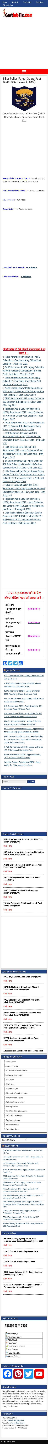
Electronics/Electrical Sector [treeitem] (16, 1093)
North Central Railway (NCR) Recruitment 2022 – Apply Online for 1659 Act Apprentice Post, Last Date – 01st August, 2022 (23, 391)
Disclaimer (40, 2)
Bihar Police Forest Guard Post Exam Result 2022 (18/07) (22, 80)
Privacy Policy (8, 5)
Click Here (26, 277)
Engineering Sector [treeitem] (13, 1120)
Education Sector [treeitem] (12, 1125)
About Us (15, 2)
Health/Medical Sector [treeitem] (14, 1098)
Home (5, 2)
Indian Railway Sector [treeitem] (14, 1075)
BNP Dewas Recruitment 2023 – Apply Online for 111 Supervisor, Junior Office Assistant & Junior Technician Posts (23, 739)
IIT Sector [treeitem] (10, 1080)
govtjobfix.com (13, 670)
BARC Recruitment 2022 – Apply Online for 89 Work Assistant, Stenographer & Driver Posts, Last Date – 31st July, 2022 (23, 370)
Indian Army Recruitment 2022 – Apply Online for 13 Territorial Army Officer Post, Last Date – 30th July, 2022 (22, 360)
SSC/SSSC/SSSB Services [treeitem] (16, 1111)
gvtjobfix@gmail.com (16, 1420)
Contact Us (27, 2)
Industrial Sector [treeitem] (12, 1089)
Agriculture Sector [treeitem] (12, 1129)
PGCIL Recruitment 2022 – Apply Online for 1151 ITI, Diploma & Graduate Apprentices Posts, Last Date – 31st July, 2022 (23, 426)
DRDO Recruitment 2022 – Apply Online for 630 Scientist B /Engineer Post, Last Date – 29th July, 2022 (23, 402)
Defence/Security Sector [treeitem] (15, 1102)
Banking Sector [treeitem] (12, 1107)
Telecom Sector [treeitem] (12, 1066)
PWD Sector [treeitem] (10, 1084)
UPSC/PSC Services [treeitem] (14, 1116)
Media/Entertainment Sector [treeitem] (16, 1071)
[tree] (24, 1095)
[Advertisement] (24, 43)
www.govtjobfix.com (17, 1423)
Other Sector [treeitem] (11, 1062)
